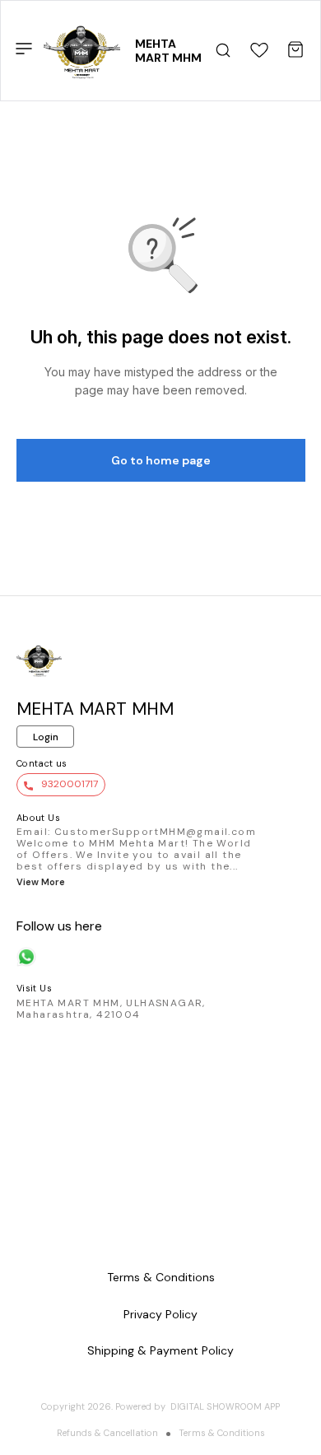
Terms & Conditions (222, 1433)
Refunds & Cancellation (107, 1433)
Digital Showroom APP (225, 1406)
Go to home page (161, 460)
